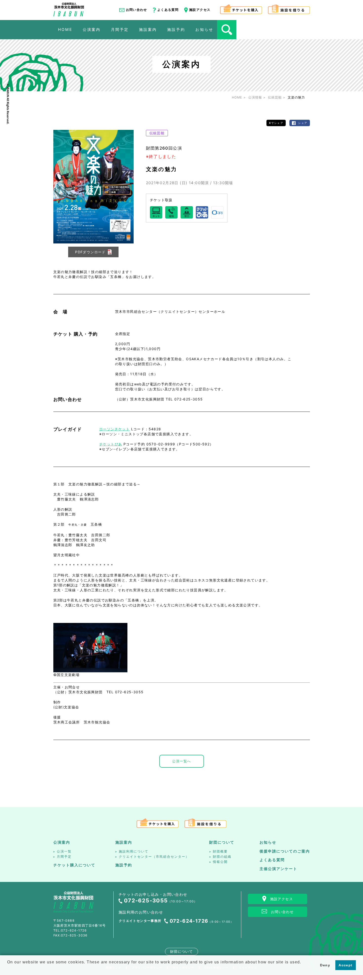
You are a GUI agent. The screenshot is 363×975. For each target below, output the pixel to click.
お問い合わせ (136, 10)
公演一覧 (64, 851)
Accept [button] (345, 965)
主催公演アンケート (278, 868)
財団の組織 (222, 856)
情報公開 (220, 862)
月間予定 (64, 856)
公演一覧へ (181, 761)
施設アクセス (199, 10)
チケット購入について (74, 865)
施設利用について (133, 851)
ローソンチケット (114, 429)
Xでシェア (276, 123)
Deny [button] (325, 965)
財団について (221, 842)
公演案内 (61, 842)
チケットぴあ (110, 444)
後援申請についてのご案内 (285, 851)
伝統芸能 (157, 133)
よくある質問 (168, 10)
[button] (8, 968)
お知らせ (268, 842)
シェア (302, 123)
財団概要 (220, 851)
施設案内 (123, 842)
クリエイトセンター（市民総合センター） (154, 856)
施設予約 (123, 865)
